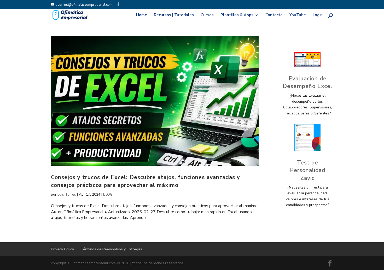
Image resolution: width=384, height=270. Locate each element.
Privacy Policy (62, 249)
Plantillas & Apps (236, 15)
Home (141, 15)
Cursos (207, 15)
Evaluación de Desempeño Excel (307, 82)
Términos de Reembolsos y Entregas (111, 249)
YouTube (297, 15)
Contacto (274, 15)
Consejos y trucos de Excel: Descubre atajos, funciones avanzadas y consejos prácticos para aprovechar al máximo (145, 181)
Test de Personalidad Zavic (307, 170)
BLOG (108, 194)
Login (318, 15)
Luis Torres (66, 194)
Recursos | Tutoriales (174, 15)
